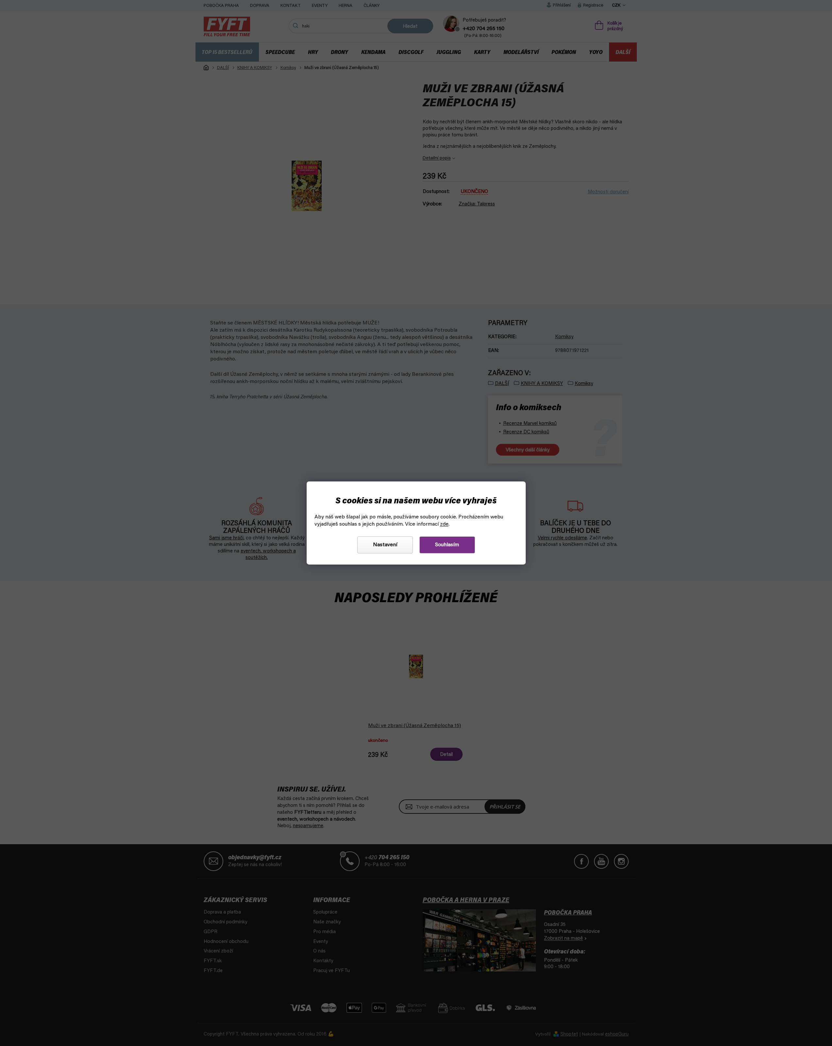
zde (444, 524)
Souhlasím (447, 545)
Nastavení (385, 545)
